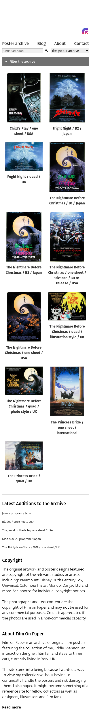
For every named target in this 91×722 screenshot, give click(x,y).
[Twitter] (69, 31)
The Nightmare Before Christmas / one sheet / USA (24, 353)
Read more (11, 707)
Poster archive (15, 43)
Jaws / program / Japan (17, 513)
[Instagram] (85, 31)
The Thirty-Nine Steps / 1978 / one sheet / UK (31, 547)
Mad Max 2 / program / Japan (21, 539)
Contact (81, 43)
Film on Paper (12, 18)
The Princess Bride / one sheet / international (67, 428)
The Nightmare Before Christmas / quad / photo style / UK (24, 407)
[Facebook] (77, 31)
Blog (41, 43)
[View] (24, 98)
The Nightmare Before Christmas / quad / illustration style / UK (67, 332)
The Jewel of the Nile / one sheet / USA (27, 530)
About (60, 43)
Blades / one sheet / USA (18, 522)
